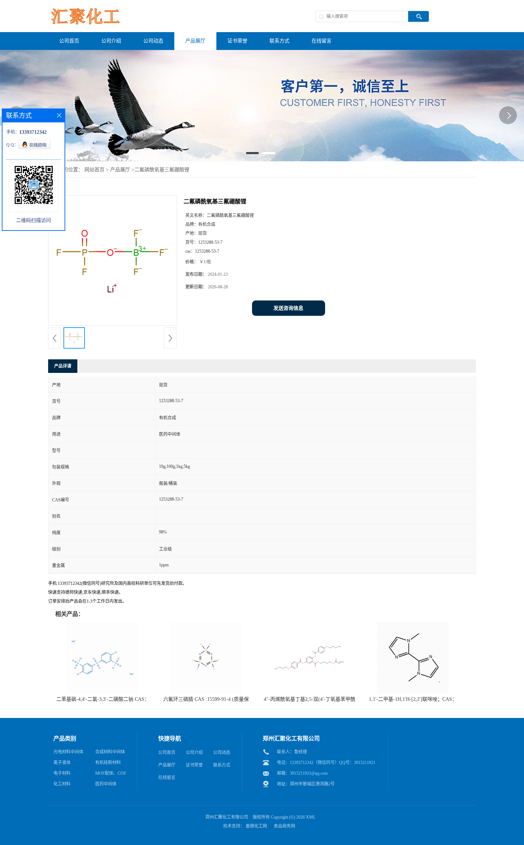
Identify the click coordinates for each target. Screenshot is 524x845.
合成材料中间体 (110, 751)
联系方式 (221, 765)
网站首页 (94, 169)
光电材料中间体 (68, 751)
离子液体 (62, 762)
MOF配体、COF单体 (110, 775)
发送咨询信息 (288, 308)
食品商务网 (284, 826)
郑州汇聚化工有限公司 (226, 817)
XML (310, 817)
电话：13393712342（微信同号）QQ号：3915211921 (326, 762)
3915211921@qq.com (309, 773)
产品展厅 (120, 169)
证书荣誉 (194, 765)
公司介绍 (194, 752)
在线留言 (166, 777)
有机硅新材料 (108, 762)
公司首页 (166, 752)
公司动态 (221, 752)
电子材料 (62, 773)
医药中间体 (106, 783)
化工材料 (62, 783)
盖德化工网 (256, 826)
